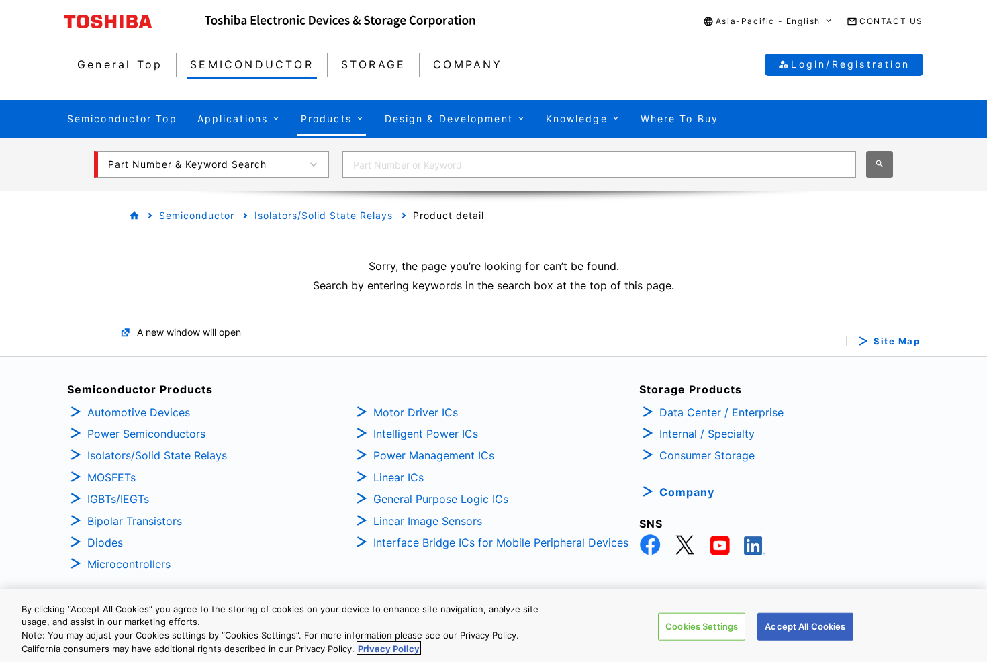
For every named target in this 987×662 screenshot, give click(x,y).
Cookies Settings (701, 626)
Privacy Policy (389, 648)
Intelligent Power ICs (425, 433)
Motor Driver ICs (415, 412)
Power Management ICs (433, 455)
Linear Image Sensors (427, 521)
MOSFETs (111, 477)
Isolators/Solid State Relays (323, 215)
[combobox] (599, 164)
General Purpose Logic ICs (440, 499)
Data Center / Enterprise (721, 412)
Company (686, 492)
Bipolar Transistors (134, 521)
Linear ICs (398, 477)
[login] (955, 238)
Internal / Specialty (707, 433)
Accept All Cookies (805, 626)
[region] (493, 625)
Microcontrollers (129, 564)
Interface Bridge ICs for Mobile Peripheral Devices (500, 542)
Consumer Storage (707, 455)
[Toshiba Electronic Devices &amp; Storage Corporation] (340, 21)
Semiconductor (196, 215)
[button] (768, 22)
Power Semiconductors (146, 433)
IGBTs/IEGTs (118, 499)
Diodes (105, 542)
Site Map (897, 341)
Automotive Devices (138, 412)
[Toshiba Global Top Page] (134, 21)
